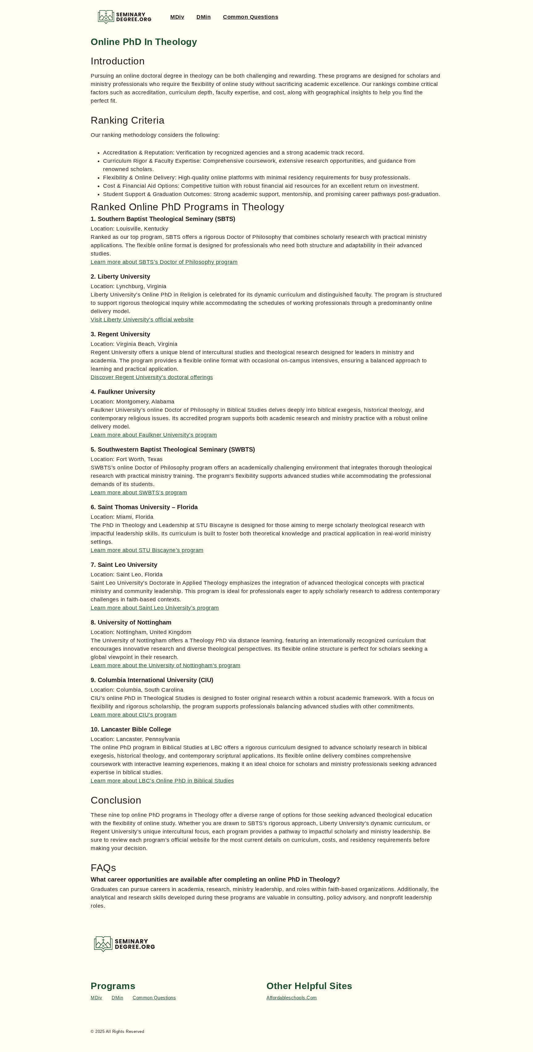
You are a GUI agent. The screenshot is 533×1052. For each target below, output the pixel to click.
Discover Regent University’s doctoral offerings (152, 377)
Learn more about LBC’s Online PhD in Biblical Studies (162, 781)
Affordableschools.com (291, 997)
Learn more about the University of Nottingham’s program (166, 665)
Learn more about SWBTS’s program (139, 492)
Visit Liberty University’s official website (142, 320)
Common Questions (250, 17)
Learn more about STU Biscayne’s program (147, 550)
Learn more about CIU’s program (133, 715)
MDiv (177, 17)
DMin (203, 17)
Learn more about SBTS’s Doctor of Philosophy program (164, 262)
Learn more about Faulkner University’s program (154, 435)
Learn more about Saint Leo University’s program (155, 608)
